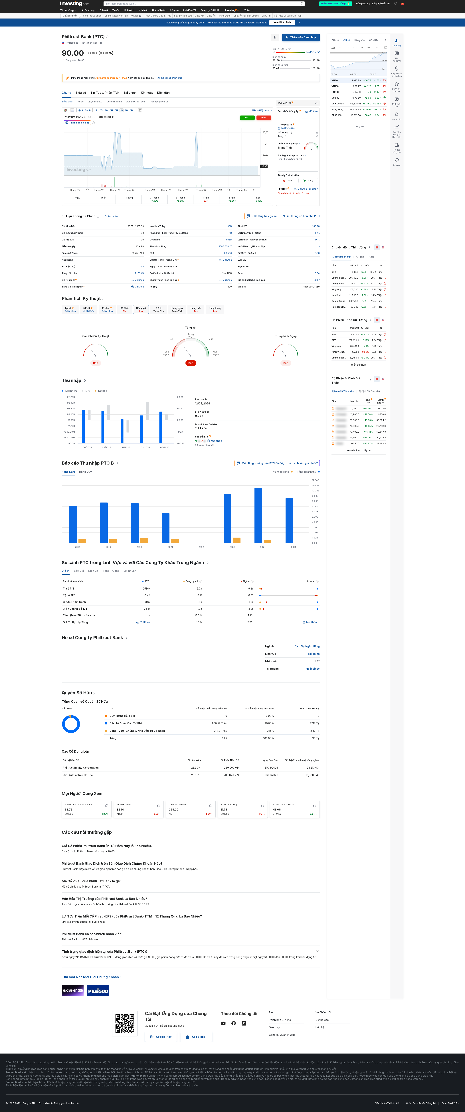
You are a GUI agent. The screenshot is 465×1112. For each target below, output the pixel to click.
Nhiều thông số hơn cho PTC (301, 216)
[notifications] (396, 3)
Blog (271, 1012)
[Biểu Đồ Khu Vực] (72, 110)
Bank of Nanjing (229, 804)
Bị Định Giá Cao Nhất (370, 391)
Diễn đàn (163, 92)
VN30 (334, 80)
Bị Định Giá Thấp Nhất (342, 391)
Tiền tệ (335, 40)
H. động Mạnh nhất (341, 256)
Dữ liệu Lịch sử (114, 101)
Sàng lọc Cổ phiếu (92, 16)
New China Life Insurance (78, 804)
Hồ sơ (81, 101)
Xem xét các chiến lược (169, 77)
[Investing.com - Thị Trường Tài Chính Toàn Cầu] (74, 3)
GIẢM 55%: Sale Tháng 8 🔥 (335, 3)
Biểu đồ (81, 92)
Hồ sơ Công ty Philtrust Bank (92, 637)
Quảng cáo (322, 1019)
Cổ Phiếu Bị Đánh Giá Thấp (288, 16)
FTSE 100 (336, 115)
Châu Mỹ (199, 16)
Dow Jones (337, 103)
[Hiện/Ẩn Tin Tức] (140, 110)
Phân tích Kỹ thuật (81, 298)
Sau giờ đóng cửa (183, 16)
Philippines (313, 668)
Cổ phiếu (373, 40)
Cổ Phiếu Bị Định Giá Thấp (345, 380)
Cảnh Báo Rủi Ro (450, 1103)
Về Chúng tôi (323, 1012)
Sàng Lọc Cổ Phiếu (210, 10)
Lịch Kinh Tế (189, 10)
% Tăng (360, 256)
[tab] (70, 309)
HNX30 (335, 91)
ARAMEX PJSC (124, 804)
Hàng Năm (68, 471)
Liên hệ (320, 1027)
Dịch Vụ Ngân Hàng (307, 646)
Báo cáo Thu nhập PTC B (88, 463)
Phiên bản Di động (280, 1019)
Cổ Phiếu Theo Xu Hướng (349, 320)
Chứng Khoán (70, 16)
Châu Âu (211, 16)
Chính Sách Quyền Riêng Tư (421, 1103)
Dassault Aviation (178, 804)
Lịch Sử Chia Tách (135, 101)
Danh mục (275, 1027)
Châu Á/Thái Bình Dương (246, 16)
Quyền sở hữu (95, 101)
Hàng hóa (359, 40)
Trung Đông (225, 16)
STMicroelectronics (283, 804)
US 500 (335, 97)
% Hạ (371, 256)
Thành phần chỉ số (158, 101)
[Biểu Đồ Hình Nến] (65, 110)
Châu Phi (266, 16)
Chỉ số (346, 40)
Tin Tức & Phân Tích (104, 92)
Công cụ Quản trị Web (282, 1034)
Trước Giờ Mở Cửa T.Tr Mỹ (157, 16)
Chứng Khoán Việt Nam (116, 16)
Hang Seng (337, 109)
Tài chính (130, 92)
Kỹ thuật (147, 92)
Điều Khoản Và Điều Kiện (387, 1103)
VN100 (335, 86)
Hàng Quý (85, 471)
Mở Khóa (311, 52)
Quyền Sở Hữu (77, 692)
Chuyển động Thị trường (348, 247)
